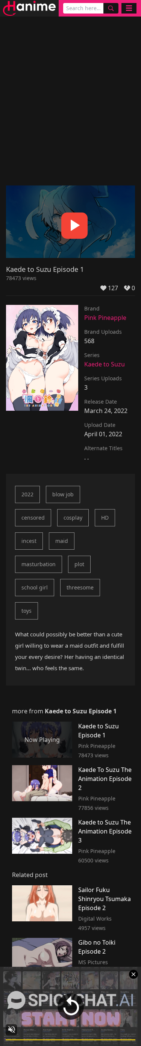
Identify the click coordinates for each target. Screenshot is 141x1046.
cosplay (73, 517)
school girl (34, 587)
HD (105, 517)
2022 (27, 494)
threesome (80, 587)
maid (61, 540)
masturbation (38, 564)
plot (79, 564)
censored (33, 517)
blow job (63, 494)
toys (26, 610)
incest (28, 540)
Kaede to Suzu (104, 364)
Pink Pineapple (105, 317)
